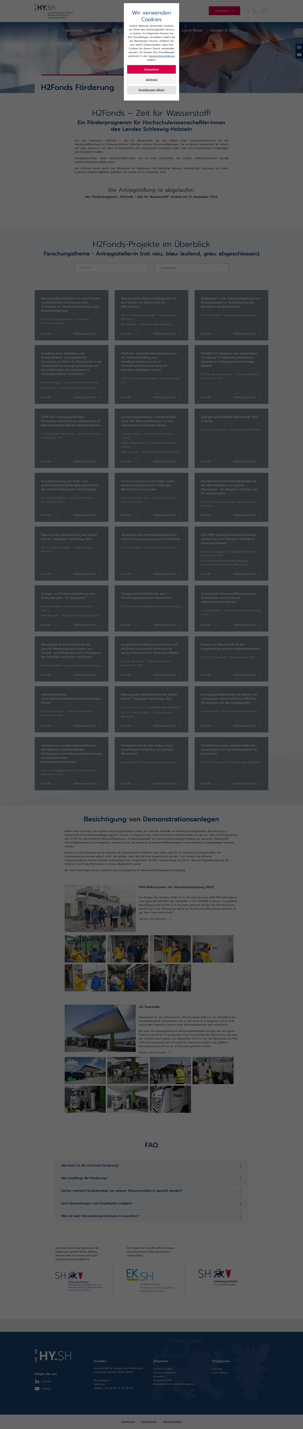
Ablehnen (152, 80)
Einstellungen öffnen (151, 90)
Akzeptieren (151, 69)
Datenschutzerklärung (162, 56)
